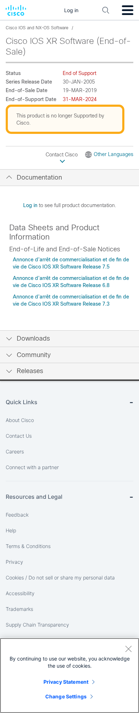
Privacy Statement (65, 682)
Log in (30, 205)
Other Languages (113, 154)
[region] (69, 675)
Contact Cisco (62, 154)
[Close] (128, 648)
